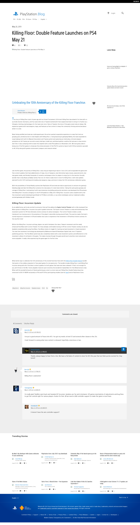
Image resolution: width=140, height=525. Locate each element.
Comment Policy (26, 515)
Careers (92, 515)
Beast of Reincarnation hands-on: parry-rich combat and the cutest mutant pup (112, 454)
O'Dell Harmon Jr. (49, 457)
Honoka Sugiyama (79, 486)
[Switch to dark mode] (108, 13)
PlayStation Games (36, 288)
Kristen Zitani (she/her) (21, 485)
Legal (98, 515)
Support (35, 515)
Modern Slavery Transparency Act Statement (57, 517)
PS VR (43, 288)
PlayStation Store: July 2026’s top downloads (54, 453)
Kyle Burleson (77, 458)
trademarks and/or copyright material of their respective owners (59, 508)
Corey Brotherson (108, 458)
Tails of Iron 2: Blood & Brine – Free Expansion (54, 481)
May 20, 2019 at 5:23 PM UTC (39, 352)
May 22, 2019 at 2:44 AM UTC (39, 408)
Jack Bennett (48, 485)
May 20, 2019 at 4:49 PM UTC (33, 332)
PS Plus (35, 19)
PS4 (23, 19)
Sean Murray (18, 458)
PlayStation (32, 14)
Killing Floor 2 (15, 288)
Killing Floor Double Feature (74, 261)
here (67, 272)
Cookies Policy (73, 515)
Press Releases (83, 515)
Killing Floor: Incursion (25, 288)
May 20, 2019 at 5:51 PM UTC (32, 371)
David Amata (21, 110)
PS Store (28, 19)
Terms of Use (52, 515)
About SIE (43, 515)
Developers (114, 515)
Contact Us (105, 515)
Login (113, 13)
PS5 (14, 19)
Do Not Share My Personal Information (84, 517)
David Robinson (107, 486)
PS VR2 (19, 19)
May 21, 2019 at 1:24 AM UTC (32, 390)
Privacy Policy (62, 515)
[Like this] (24, 463)
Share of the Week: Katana (19, 481)
